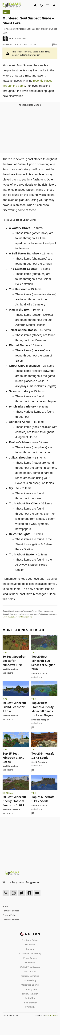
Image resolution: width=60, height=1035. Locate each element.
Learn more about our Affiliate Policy (17, 617)
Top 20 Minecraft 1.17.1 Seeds (42, 755)
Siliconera (30, 962)
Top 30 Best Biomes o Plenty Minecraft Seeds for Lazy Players (42, 709)
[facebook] (29, 893)
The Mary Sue (30, 989)
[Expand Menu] (48, 5)
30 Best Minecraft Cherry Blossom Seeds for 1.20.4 (14, 801)
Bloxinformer (30, 1002)
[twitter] (21, 893)
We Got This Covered (30, 966)
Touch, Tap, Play (30, 993)
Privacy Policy (9, 915)
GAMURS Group (51, 1015)
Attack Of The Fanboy (30, 953)
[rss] (6, 893)
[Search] (35, 5)
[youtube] (37, 893)
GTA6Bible (30, 1007)
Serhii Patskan (10, 669)
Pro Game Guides (30, 940)
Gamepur (30, 949)
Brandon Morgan (40, 719)
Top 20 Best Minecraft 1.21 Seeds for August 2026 (43, 662)
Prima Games (30, 958)
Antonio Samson (11, 809)
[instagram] (13, 893)
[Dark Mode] (41, 5)
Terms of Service (11, 910)
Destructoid (30, 971)
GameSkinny (30, 980)
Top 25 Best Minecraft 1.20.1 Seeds (13, 757)
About (6, 906)
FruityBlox (30, 998)
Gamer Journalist (30, 975)
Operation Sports (30, 984)
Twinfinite (30, 944)
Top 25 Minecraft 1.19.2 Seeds (42, 799)
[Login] (54, 5)
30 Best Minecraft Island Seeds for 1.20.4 (14, 707)
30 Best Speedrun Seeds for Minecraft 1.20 (14, 660)
